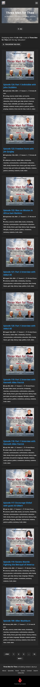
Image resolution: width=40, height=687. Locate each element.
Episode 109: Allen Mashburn (16, 620)
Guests (23, 671)
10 (34, 654)
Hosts (17, 671)
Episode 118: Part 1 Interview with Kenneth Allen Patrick (19, 442)
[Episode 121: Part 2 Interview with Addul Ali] (20, 253)
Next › (20, 658)
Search (35, 671)
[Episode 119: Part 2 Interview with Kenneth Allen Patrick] (20, 360)
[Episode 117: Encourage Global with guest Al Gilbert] (20, 483)
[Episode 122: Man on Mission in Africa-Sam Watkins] (20, 191)
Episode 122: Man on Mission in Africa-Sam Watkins (18, 211)
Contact (29, 671)
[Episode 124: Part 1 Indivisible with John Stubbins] (20, 65)
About (4, 671)
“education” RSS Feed (12, 44)
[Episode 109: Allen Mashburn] (20, 602)
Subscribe (21, 673)
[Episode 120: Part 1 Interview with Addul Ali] (20, 307)
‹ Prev (7, 654)
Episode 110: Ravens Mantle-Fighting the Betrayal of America (18, 563)
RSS (21, 29)
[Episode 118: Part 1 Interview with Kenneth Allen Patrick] (20, 422)
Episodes (11, 671)
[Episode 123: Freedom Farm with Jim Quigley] (20, 129)
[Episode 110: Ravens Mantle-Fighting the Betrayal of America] (20, 543)
